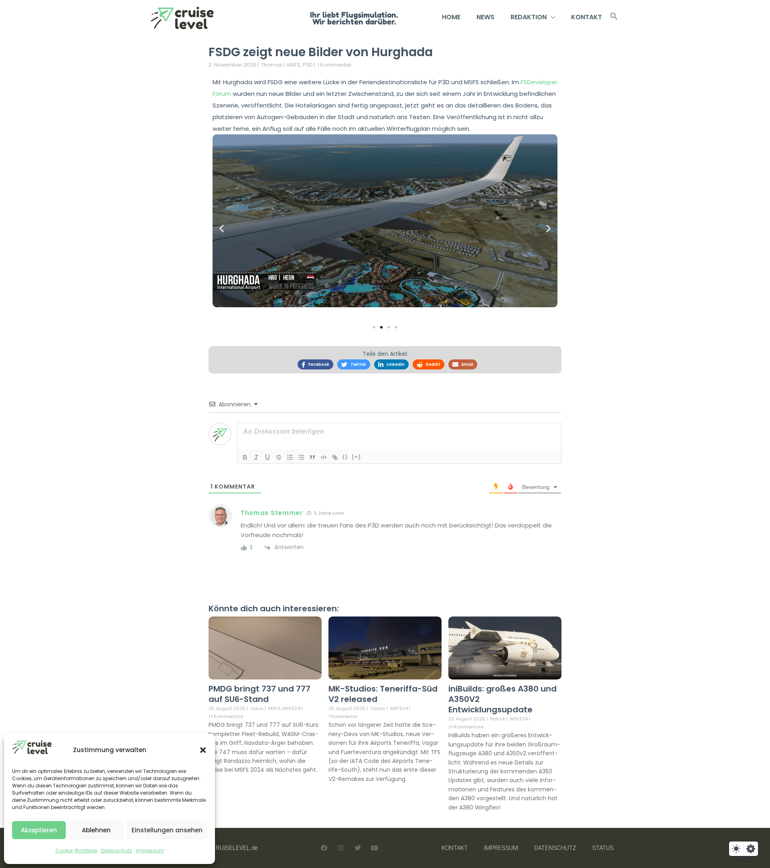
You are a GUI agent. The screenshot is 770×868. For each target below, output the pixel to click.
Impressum (150, 850)
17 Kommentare (226, 716)
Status (603, 848)
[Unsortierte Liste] (301, 457)
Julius (256, 708)
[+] (356, 457)
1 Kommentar (335, 65)
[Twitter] (358, 848)
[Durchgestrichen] (278, 457)
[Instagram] (341, 848)
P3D (308, 64)
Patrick (497, 719)
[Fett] (245, 457)
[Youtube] (374, 848)
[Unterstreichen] (267, 457)
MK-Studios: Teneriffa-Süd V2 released (383, 694)
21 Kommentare (465, 727)
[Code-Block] (323, 457)
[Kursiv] (256, 457)
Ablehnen (96, 830)
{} (345, 457)
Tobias (377, 708)
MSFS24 (291, 708)
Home (451, 17)
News (485, 17)
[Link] (334, 457)
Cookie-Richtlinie (76, 850)
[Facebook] (324, 848)
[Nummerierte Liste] (290, 457)
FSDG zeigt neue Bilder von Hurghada (321, 52)
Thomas (271, 65)
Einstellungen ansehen (167, 830)
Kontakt (586, 17)
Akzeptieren (39, 830)
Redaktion (529, 17)
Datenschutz (116, 850)
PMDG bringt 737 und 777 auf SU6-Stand (259, 694)
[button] (203, 750)
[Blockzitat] (312, 457)
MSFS (293, 64)
